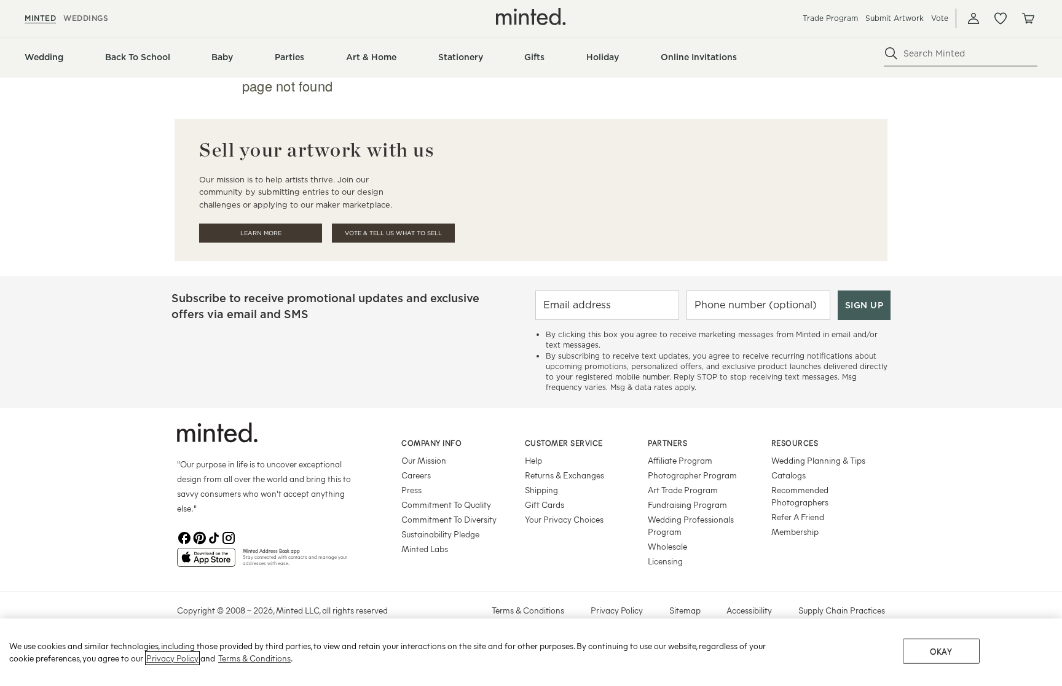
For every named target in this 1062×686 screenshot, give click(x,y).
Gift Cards (544, 504)
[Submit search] (891, 53)
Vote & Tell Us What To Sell (393, 233)
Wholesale (667, 546)
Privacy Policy (617, 610)
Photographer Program (692, 475)
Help (533, 460)
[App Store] (206, 562)
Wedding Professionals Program (691, 525)
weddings (85, 18)
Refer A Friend (797, 517)
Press (411, 490)
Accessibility (749, 610)
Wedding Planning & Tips (818, 460)
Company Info (431, 443)
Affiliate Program (680, 460)
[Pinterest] (199, 538)
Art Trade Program (683, 490)
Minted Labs (424, 549)
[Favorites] (1000, 18)
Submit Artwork (894, 18)
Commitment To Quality (446, 504)
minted (40, 18)
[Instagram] (228, 538)
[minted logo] (531, 16)
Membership (795, 531)
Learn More (260, 233)
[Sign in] (973, 18)
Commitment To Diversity (449, 519)
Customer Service (564, 443)
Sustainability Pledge (440, 534)
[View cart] (1027, 18)
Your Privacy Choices (564, 519)
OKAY (941, 651)
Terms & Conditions (528, 610)
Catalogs (788, 475)
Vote (939, 18)
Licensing (665, 561)
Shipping (541, 490)
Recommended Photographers (799, 496)
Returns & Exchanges (564, 475)
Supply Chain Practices (841, 610)
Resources (795, 443)
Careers (416, 475)
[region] (531, 652)
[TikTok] (213, 538)
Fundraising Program (687, 504)
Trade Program (830, 18)
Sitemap (685, 610)
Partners (667, 443)
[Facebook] (184, 538)
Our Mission (423, 460)
